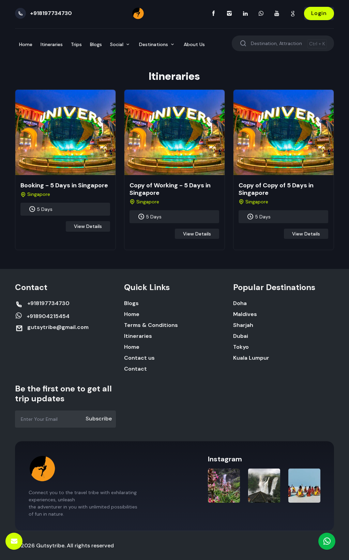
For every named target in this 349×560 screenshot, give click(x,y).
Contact (135, 368)
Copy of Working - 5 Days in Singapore (170, 189)
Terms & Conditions (151, 325)
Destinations (154, 44)
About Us (194, 44)
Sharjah (243, 325)
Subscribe (99, 418)
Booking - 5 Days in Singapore (64, 185)
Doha (240, 303)
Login (319, 13)
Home (25, 44)
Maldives (245, 314)
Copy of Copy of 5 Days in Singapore (276, 189)
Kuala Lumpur (251, 357)
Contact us (139, 357)
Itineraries (52, 44)
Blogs (96, 44)
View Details (88, 226)
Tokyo (241, 346)
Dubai (240, 336)
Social (117, 44)
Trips (76, 44)
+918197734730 (51, 13)
